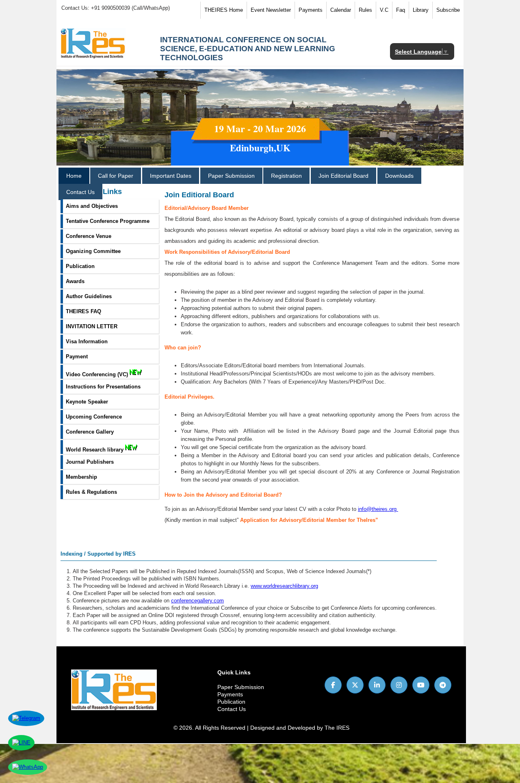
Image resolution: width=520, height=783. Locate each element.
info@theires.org (377, 509)
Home (74, 175)
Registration (286, 175)
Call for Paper (115, 175)
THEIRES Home (223, 10)
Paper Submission (231, 175)
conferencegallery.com (197, 601)
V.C (384, 10)
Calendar (340, 10)
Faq (400, 10)
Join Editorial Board (343, 175)
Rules (365, 10)
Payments (311, 10)
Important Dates (170, 175)
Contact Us (80, 192)
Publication (231, 701)
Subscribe (448, 10)
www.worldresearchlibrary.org (284, 586)
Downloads (399, 175)
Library (421, 10)
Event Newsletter (271, 10)
